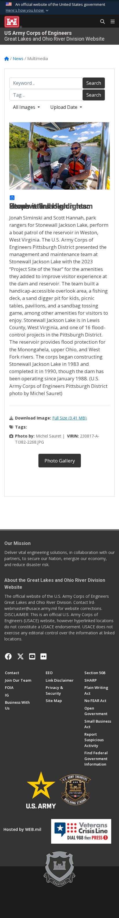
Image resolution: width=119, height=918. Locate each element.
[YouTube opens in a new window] (32, 656)
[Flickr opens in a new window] (43, 656)
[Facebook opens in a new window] (8, 656)
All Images (24, 107)
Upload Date (64, 107)
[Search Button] (100, 22)
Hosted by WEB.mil (22, 829)
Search (93, 83)
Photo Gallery (59, 460)
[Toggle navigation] (110, 22)
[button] (28, 10)
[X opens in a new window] (20, 656)
